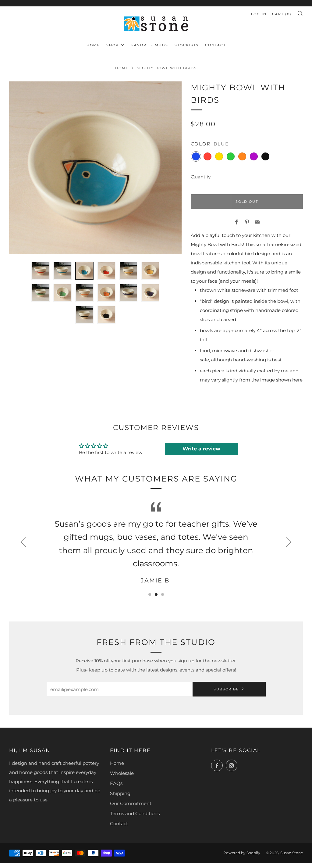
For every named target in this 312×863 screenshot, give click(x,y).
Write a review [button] (201, 449)
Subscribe (226, 689)
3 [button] (162, 594)
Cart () (282, 14)
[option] (95, 167)
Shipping (120, 793)
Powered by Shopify (241, 852)
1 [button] (149, 594)
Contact (215, 45)
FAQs (116, 783)
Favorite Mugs (149, 45)
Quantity (201, 177)
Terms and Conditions (135, 813)
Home (93, 45)
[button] (40, 271)
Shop (112, 45)
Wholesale (122, 773)
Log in (259, 14)
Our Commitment (130, 803)
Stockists (187, 45)
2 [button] (156, 594)
